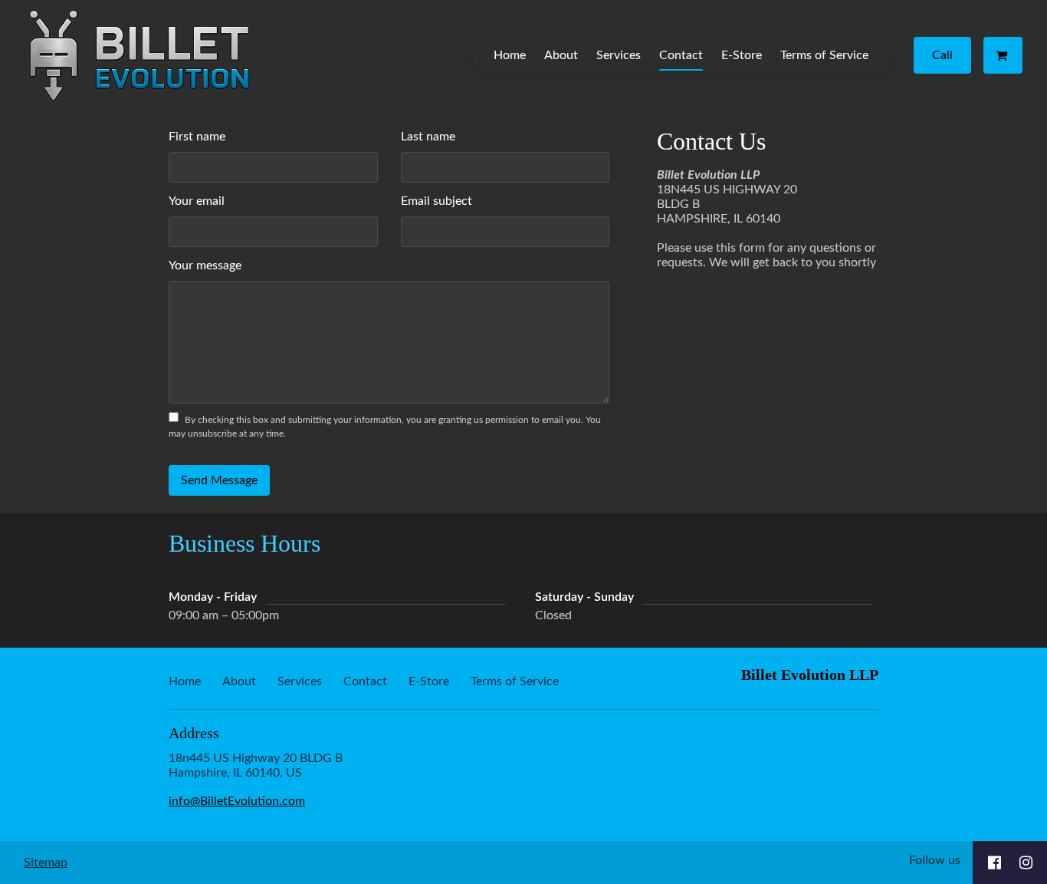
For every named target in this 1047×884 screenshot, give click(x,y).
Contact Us (711, 141)
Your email (197, 201)
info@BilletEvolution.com (237, 801)
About (561, 55)
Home (510, 55)
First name (197, 136)
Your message (205, 265)
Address (194, 732)
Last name (428, 136)
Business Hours (244, 543)
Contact (681, 55)
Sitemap (45, 862)
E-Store (741, 55)
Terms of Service (824, 55)
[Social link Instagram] (1025, 862)
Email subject (436, 201)
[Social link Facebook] (994, 862)
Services (618, 55)
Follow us (934, 860)
